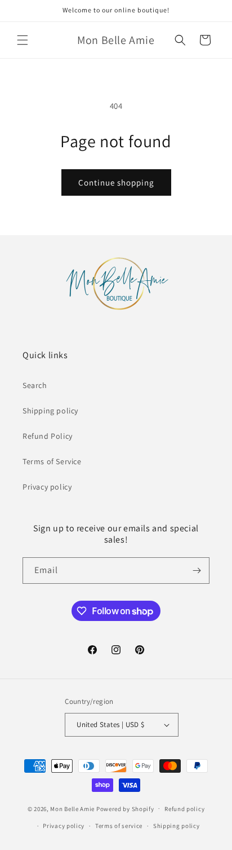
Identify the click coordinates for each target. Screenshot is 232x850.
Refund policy (184, 809)
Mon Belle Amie (72, 808)
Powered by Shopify (125, 808)
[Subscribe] (196, 570)
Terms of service (118, 826)
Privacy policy (47, 487)
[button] (22, 40)
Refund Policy (48, 436)
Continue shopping (116, 182)
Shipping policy (50, 411)
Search (35, 385)
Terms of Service (52, 461)
